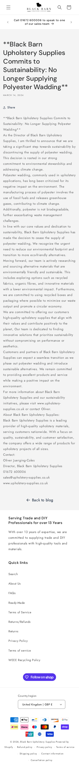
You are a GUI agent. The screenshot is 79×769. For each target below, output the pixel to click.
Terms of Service (19, 612)
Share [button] (11, 107)
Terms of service (19, 650)
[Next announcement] (71, 22)
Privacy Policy (18, 641)
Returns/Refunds (19, 622)
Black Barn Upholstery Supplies (37, 741)
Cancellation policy (41, 760)
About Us (14, 583)
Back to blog (42, 500)
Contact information (52, 753)
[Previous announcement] (7, 22)
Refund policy (24, 747)
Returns (13, 631)
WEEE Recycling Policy (24, 660)
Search (13, 574)
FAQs (12, 593)
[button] (8, 7)
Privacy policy (44, 747)
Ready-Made (16, 603)
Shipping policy (28, 753)
